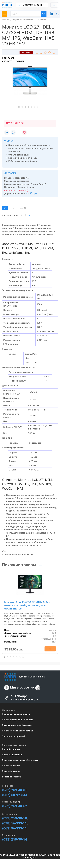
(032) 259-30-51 (14, 790)
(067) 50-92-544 (14, 795)
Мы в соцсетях (22, 687)
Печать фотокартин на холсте (17, 719)
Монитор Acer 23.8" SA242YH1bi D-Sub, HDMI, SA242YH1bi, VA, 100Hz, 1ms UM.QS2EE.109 (27, 605)
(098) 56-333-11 (14, 823)
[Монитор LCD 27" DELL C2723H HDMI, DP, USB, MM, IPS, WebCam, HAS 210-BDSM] (30, 80)
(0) (24, 208)
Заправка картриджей (13, 736)
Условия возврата (11, 777)
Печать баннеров (11, 771)
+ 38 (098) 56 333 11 (32, 4)
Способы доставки (12, 754)
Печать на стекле (11, 765)
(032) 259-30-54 (14, 839)
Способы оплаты (11, 749)
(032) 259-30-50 (14, 818)
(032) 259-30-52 (14, 806)
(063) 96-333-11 (14, 828)
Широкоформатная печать (16, 714)
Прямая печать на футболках (17, 725)
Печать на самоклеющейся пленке (20, 760)
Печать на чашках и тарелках (17, 730)
